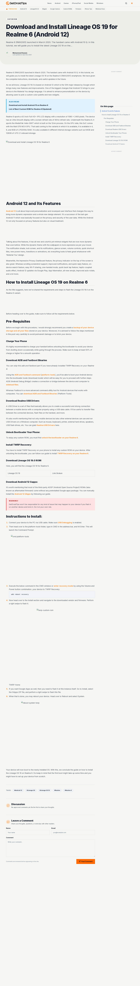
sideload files (12, 385)
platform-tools (48, 375)
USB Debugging (65, 522)
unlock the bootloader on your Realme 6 (60, 438)
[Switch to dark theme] (132, 3)
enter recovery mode (63, 586)
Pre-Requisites (109, 118)
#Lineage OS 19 (45, 790)
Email (53, 828)
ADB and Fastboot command (27, 375)
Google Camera (55, 9)
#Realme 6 (68, 790)
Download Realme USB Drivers (115, 129)
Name (8, 828)
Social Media (88, 3)
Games (66, 3)
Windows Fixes (100, 9)
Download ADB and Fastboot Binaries (118, 126)
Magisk (44, 9)
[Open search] (126, 3)
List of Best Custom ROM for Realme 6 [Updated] (30, 109)
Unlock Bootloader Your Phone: (116, 133)
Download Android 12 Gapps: (115, 144)
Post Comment (87, 861)
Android (57, 3)
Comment (9, 837)
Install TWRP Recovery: (113, 137)
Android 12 (11, 211)
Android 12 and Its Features (111, 111)
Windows (100, 3)
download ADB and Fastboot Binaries (40, 394)
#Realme (57, 790)
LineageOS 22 (34, 9)
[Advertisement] (50, 231)
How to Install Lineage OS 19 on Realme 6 (116, 115)
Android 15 (23, 9)
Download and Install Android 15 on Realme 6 (28, 105)
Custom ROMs (67, 9)
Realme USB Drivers (46, 425)
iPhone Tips (88, 9)
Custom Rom (12, 19)
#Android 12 (18, 790)
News (49, 3)
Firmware (78, 9)
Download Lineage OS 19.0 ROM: (116, 140)
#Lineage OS (31, 790)
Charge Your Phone (112, 122)
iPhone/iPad (76, 3)
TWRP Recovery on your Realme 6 (72, 453)
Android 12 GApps (23, 494)
